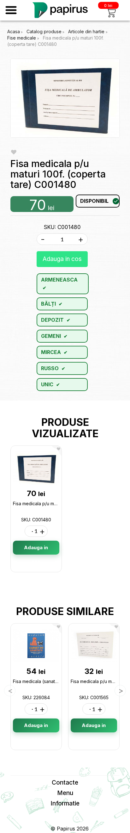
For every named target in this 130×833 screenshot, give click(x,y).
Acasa (13, 31)
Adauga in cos (62, 259)
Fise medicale (22, 37)
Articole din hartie (87, 31)
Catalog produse (44, 31)
